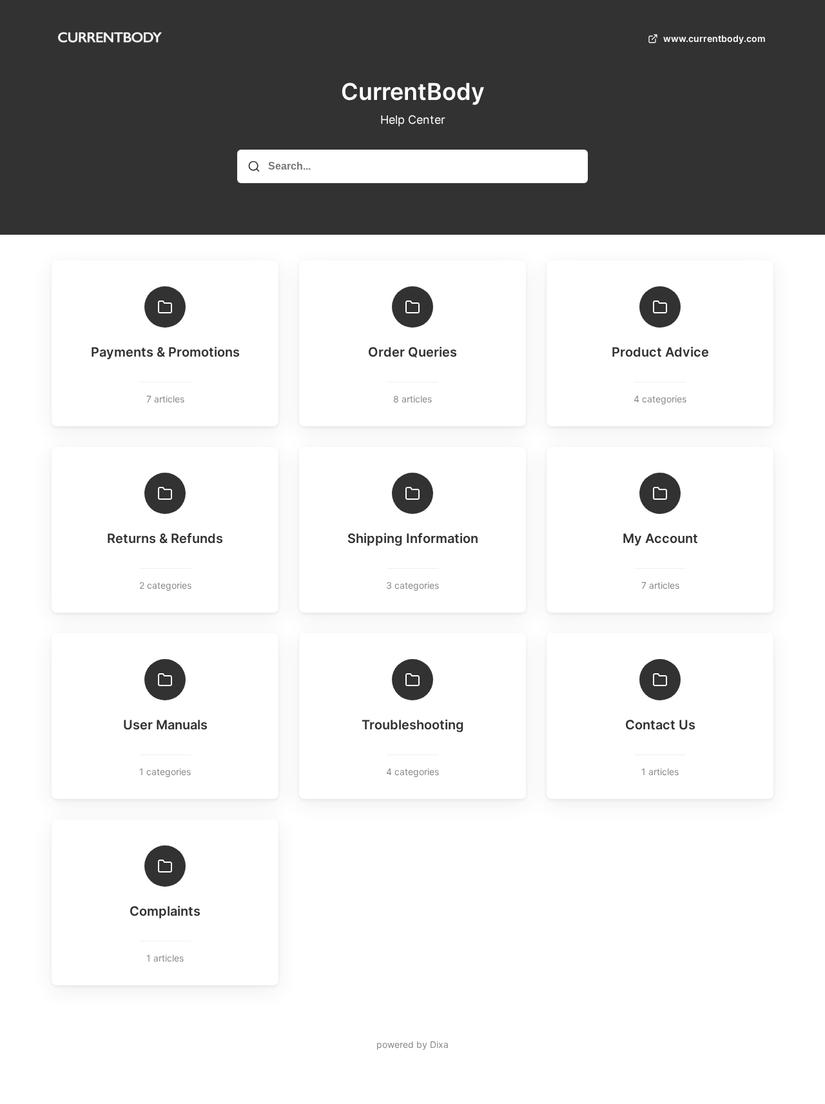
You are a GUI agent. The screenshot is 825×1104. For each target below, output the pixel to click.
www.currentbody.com (714, 38)
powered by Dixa (412, 1044)
